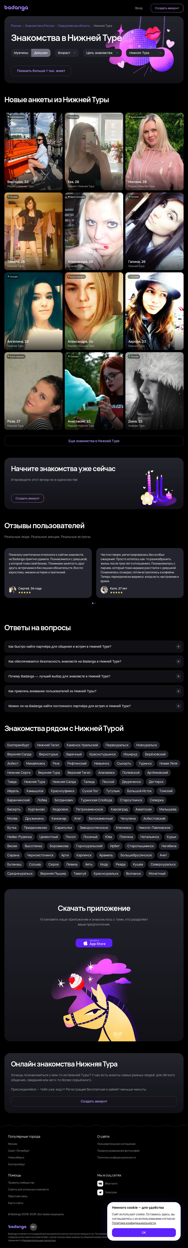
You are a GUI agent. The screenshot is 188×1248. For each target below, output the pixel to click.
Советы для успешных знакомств (28, 1189)
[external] (94, 943)
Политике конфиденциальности (134, 1223)
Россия (16, 26)
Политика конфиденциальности (116, 1157)
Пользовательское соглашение (116, 1144)
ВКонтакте (111, 1183)
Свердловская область (74, 26)
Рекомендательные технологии (39, 1240)
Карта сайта (15, 1203)
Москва (12, 1144)
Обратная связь (18, 1196)
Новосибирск (16, 1157)
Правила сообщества (21, 1182)
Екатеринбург (16, 1164)
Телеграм (111, 1192)
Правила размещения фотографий (118, 1150)
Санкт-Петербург (19, 1150)
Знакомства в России (39, 26)
